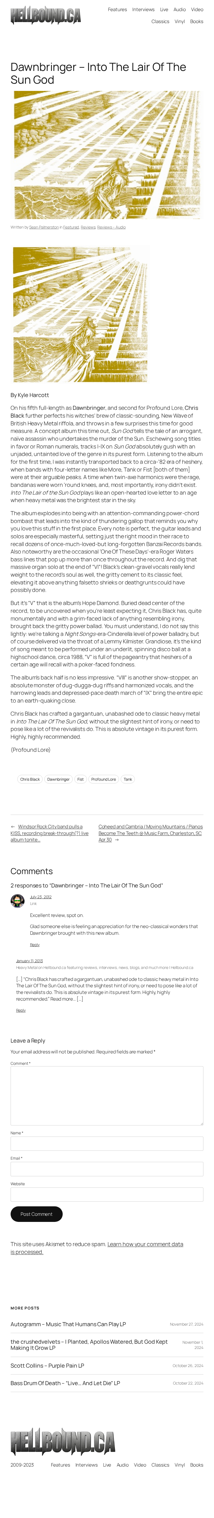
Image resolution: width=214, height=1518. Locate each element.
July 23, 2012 (41, 896)
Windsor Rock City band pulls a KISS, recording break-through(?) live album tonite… (49, 833)
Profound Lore (103, 779)
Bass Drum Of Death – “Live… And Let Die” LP (65, 1383)
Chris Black (30, 779)
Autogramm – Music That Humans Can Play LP (68, 1324)
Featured (71, 227)
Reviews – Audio (111, 227)
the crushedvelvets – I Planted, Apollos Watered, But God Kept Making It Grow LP (89, 1345)
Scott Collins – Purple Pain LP (47, 1366)
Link (33, 903)
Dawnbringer (58, 779)
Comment (20, 1063)
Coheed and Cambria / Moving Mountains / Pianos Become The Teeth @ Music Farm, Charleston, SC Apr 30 (151, 833)
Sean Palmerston (44, 227)
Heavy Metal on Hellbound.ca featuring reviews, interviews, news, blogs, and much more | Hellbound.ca (104, 967)
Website (18, 1183)
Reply (35, 944)
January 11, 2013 (29, 960)
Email (16, 1158)
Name (17, 1132)
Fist (80, 779)
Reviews (88, 227)
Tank (128, 779)
